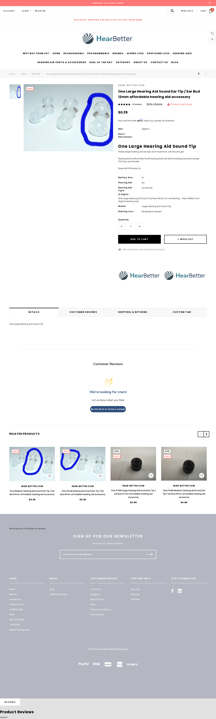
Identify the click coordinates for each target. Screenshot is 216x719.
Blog (52, 589)
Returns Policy (97, 599)
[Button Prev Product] (200, 73)
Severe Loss (15, 599)
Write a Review (154, 104)
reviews (4, 717)
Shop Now (135, 19)
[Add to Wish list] (49, 476)
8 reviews (137, 104)
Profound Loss (16, 604)
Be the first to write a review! (108, 409)
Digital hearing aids (19, 629)
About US (135, 589)
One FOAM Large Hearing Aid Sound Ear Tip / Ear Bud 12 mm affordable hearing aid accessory (133, 494)
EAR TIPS (36, 74)
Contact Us (96, 589)
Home (12, 74)
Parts (23, 74)
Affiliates (135, 599)
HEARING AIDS (16, 609)
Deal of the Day (17, 619)
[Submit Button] (149, 554)
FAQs (92, 604)
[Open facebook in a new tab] (172, 591)
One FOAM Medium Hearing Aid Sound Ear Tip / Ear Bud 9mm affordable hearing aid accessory (184, 494)
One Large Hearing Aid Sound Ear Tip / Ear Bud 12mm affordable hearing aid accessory (91, 74)
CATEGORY (14, 624)
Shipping (95, 594)
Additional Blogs (58, 594)
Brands (13, 594)
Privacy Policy (97, 614)
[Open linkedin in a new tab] (180, 591)
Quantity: (123, 219)
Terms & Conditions (100, 609)
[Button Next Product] (204, 73)
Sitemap (135, 594)
